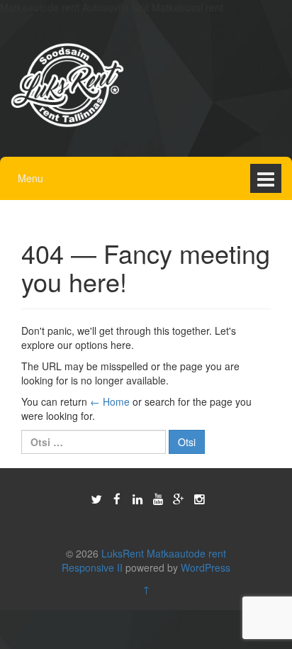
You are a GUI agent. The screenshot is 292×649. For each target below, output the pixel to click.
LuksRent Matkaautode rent (163, 553)
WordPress (205, 567)
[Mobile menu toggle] (265, 178)
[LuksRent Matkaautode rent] (67, 84)
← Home (110, 401)
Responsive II (92, 567)
